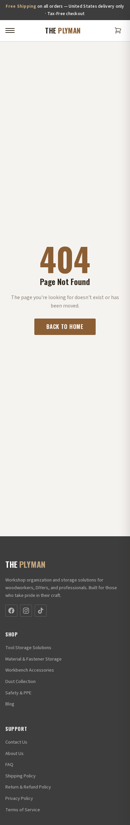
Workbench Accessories (29, 670)
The (63, 30)
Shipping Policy (20, 775)
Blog (9, 703)
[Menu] (10, 30)
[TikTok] (41, 611)
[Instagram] (26, 611)
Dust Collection (20, 681)
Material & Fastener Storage (33, 659)
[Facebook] (11, 611)
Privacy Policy (19, 798)
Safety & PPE (18, 692)
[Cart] (118, 30)
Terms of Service (22, 809)
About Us (14, 753)
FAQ (9, 764)
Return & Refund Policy (28, 786)
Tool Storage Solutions (28, 647)
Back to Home (64, 326)
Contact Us (16, 742)
